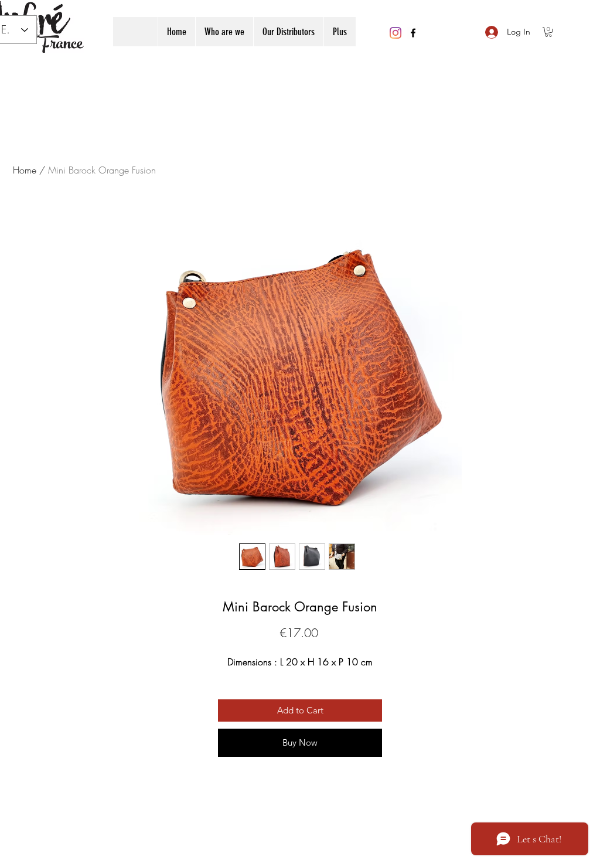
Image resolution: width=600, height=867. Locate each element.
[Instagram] (395, 33)
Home (24, 170)
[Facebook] (413, 33)
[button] (548, 32)
